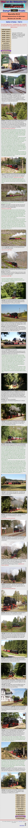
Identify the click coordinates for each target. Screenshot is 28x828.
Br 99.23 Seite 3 (6, 49)
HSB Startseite (6, 29)
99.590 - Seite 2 (6, 33)
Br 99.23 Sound (6, 53)
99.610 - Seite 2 (6, 41)
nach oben (22, 825)
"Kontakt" (20, 821)
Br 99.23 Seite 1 (6, 45)
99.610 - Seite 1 (6, 39)
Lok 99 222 (6, 43)
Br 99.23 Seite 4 (6, 51)
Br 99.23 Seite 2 (6, 47)
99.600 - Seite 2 (6, 37)
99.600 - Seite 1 (6, 35)
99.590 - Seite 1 (6, 31)
